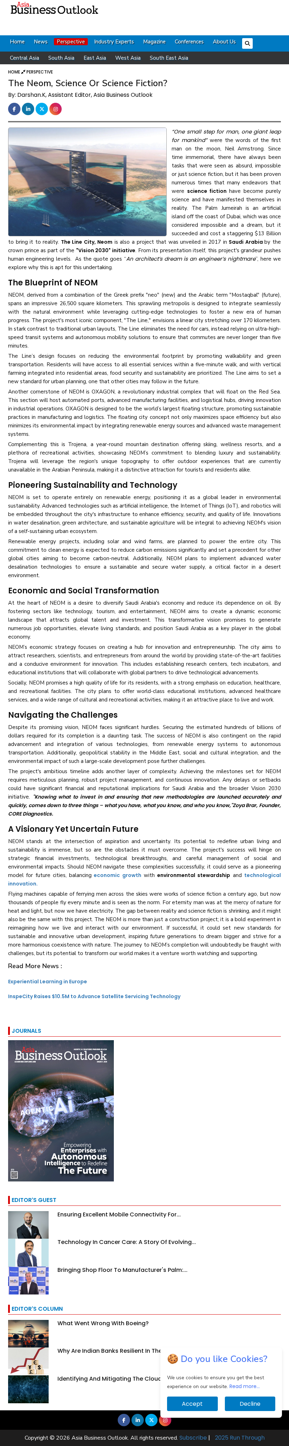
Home (17, 41)
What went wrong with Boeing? (103, 1323)
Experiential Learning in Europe (47, 981)
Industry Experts (114, 41)
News (41, 41)
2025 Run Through (240, 1438)
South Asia (61, 57)
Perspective (71, 41)
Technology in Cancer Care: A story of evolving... (126, 1242)
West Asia (128, 57)
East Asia (95, 57)
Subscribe (193, 1438)
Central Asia (24, 57)
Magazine (154, 41)
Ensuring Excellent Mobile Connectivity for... (119, 1214)
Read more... (244, 1386)
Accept (192, 1404)
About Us (224, 41)
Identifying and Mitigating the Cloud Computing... (128, 1379)
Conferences (189, 41)
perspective (39, 72)
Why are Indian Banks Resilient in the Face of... (123, 1351)
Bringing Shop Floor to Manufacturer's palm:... (122, 1270)
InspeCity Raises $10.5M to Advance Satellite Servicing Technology (94, 996)
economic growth (117, 875)
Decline (250, 1404)
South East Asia (169, 57)
